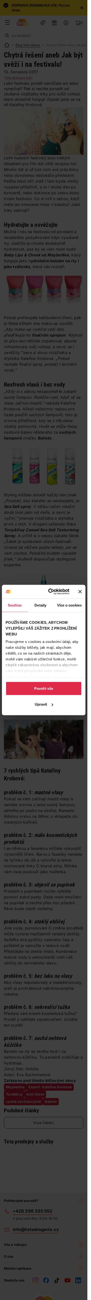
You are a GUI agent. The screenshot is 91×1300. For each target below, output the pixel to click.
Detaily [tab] (40, 605)
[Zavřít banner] (80, 591)
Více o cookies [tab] (69, 605)
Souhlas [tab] (15, 605)
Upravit (41, 704)
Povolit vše (43, 688)
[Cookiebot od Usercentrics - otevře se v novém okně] (51, 592)
